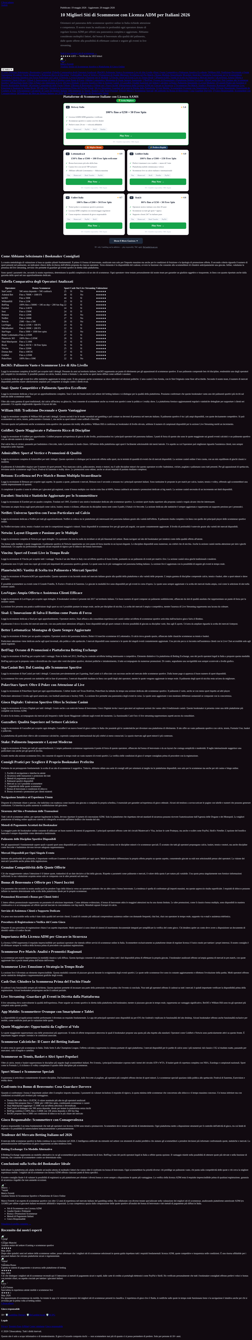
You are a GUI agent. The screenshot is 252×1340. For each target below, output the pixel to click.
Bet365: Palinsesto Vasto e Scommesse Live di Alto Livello (125, 72)
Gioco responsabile (54, 1326)
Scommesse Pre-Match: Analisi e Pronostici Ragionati (200, 85)
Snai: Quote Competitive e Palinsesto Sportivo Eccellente (180, 72)
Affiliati (25, 1326)
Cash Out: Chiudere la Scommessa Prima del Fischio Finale (65, 88)
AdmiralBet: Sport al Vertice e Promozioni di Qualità (94, 75)
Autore (4, 5)
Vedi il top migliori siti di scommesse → (78, 53)
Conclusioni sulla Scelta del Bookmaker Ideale (86, 93)
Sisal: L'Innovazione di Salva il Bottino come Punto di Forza (55, 80)
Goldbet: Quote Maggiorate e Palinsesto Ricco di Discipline (41, 75)
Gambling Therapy (15, 1315)
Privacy (4, 1326)
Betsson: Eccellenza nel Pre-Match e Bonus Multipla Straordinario (151, 75)
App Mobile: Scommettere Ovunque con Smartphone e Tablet (185, 88)
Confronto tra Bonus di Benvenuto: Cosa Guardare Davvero (183, 90)
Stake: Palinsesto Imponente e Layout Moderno (192, 83)
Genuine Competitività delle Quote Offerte (49, 85)
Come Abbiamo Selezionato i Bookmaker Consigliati (26, 72)
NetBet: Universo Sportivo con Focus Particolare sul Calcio (29, 77)
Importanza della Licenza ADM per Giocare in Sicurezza (146, 85)
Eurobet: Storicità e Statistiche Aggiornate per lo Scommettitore (212, 75)
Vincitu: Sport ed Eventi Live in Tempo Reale (131, 77)
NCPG (50, 1315)
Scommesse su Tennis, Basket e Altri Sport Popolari (93, 90)
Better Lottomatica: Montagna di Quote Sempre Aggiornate (113, 80)
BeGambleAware (35, 1315)
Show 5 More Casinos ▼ (126, 241)
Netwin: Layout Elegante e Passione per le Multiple (83, 77)
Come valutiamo (37, 1326)
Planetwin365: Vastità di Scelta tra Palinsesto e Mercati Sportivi (184, 77)
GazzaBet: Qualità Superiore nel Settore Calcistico (144, 83)
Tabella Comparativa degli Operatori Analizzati (74, 72)
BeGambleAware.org (150, 247)
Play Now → (126, 135)
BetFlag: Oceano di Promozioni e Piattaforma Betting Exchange (173, 80)
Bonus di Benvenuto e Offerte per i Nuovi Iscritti (94, 85)
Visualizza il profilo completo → (16, 1224)
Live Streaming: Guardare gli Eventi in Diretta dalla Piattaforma (124, 88)
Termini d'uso (15, 1326)
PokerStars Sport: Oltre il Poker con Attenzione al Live (35, 83)
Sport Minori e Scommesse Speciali (136, 90)
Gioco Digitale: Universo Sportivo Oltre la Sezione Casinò (91, 83)
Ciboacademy (7, 2)
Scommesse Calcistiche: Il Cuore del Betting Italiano (42, 90)
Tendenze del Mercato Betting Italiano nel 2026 (40, 93)
